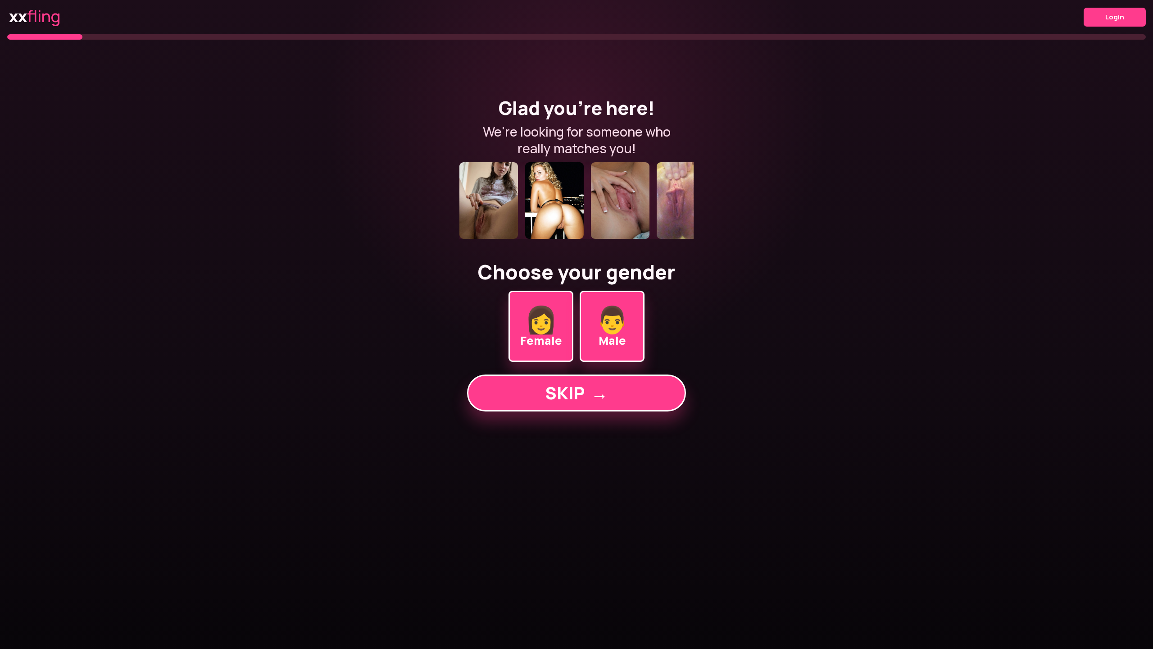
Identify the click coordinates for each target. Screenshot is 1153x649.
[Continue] (576, 200)
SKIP (576, 392)
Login (1114, 17)
